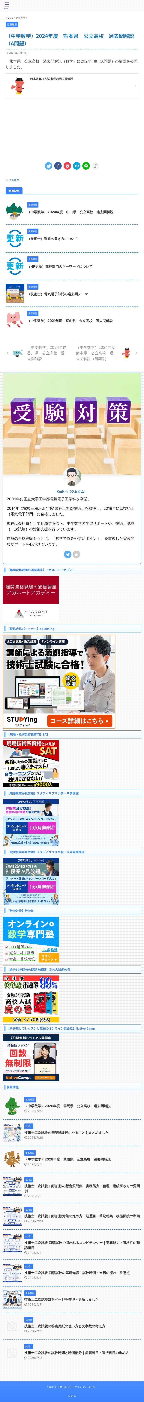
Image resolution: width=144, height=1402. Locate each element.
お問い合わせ (64, 1387)
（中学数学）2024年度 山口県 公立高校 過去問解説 (70, 212)
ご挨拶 (50, 1387)
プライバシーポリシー (86, 1387)
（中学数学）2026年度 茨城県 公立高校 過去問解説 (67, 1159)
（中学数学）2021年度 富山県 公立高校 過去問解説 (70, 321)
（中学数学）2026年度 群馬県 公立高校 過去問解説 (67, 1106)
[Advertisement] (72, 128)
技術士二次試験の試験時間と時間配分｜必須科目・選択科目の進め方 (76, 1353)
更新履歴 (14, 179)
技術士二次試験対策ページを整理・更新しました (61, 1299)
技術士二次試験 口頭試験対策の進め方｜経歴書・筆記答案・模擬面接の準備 (82, 1216)
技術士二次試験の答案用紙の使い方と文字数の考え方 (64, 1326)
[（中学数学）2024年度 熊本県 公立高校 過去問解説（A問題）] (76, 166)
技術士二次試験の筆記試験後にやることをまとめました (66, 1133)
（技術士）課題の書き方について (52, 239)
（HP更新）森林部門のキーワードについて (60, 266)
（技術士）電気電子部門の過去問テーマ (57, 294)
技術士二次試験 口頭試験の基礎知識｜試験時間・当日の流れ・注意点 (77, 1273)
